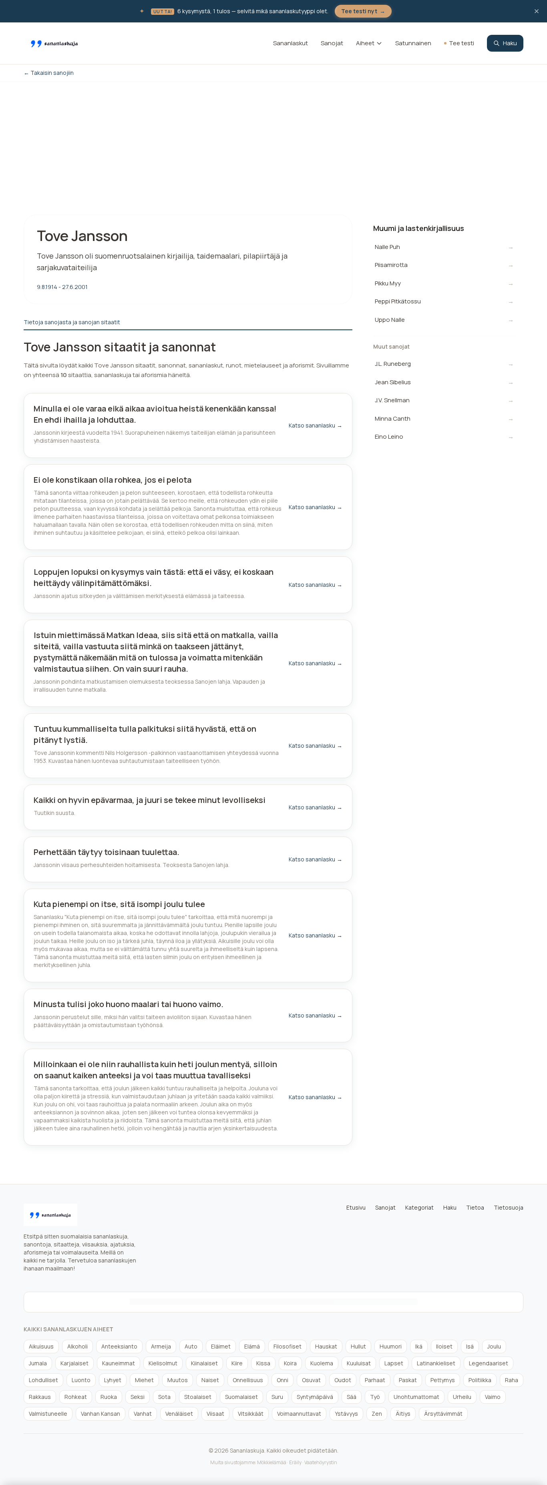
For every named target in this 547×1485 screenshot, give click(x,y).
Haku (510, 43)
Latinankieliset (436, 1363)
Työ (375, 1397)
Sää (351, 1397)
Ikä (418, 1346)
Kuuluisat (359, 1363)
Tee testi (461, 43)
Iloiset (444, 1346)
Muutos (177, 1380)
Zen (377, 1413)
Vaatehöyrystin (320, 1462)
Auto (191, 1346)
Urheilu (462, 1397)
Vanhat (143, 1413)
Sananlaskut (290, 43)
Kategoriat (419, 1207)
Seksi (138, 1397)
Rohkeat (75, 1397)
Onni (282, 1380)
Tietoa (475, 1207)
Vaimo (493, 1397)
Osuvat (311, 1380)
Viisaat (215, 1413)
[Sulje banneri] (536, 11)
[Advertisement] (273, 142)
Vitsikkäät (250, 1413)
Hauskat (326, 1346)
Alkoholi (77, 1346)
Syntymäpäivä (315, 1397)
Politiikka (480, 1380)
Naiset (210, 1380)
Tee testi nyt (363, 11)
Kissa (263, 1363)
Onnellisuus (248, 1380)
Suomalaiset (241, 1397)
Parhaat (375, 1380)
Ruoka (109, 1397)
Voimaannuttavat (299, 1413)
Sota (164, 1397)
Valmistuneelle (48, 1413)
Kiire (237, 1363)
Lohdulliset (43, 1380)
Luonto (81, 1380)
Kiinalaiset (204, 1363)
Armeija (161, 1346)
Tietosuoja (508, 1207)
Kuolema (321, 1363)
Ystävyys (346, 1413)
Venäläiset (179, 1413)
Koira (290, 1363)
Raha (511, 1380)
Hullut (358, 1346)
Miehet (144, 1380)
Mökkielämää (271, 1462)
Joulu (494, 1346)
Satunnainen (413, 43)
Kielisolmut (163, 1363)
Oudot (342, 1380)
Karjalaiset (74, 1363)
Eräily (295, 1462)
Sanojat (332, 43)
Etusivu (356, 1207)
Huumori (391, 1346)
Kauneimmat (118, 1363)
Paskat (408, 1380)
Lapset (393, 1363)
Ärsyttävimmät (443, 1413)
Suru (277, 1397)
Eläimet (221, 1346)
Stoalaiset (197, 1397)
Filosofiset (288, 1346)
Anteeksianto (119, 1346)
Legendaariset (488, 1363)
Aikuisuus (41, 1346)
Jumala (38, 1363)
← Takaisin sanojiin (49, 72)
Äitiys (403, 1413)
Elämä (252, 1346)
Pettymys (442, 1380)
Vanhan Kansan (100, 1413)
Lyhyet (112, 1380)
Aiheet (365, 43)
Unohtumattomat (416, 1397)
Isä (470, 1346)
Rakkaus (40, 1397)
